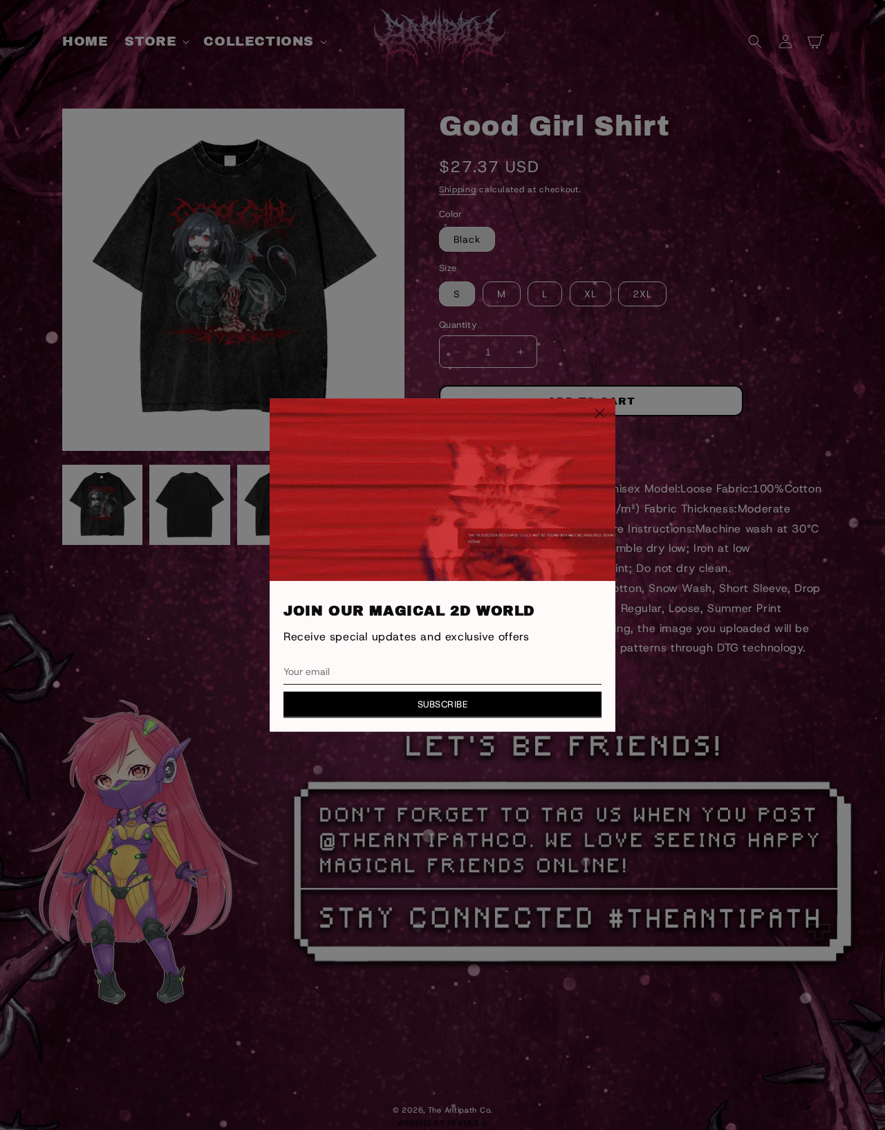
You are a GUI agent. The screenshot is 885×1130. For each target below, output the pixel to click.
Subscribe (443, 704)
